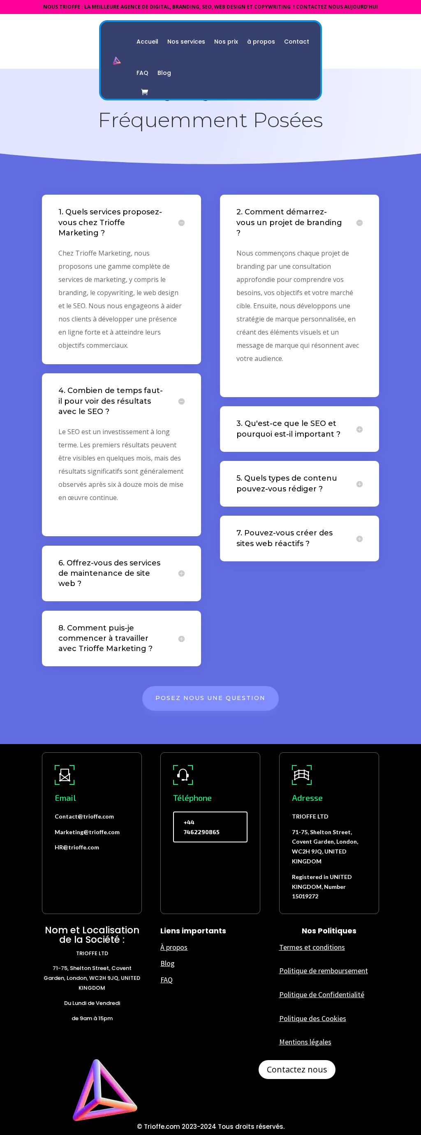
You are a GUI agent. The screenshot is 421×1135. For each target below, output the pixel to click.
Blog (164, 73)
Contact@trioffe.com (84, 816)
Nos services (186, 41)
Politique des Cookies (312, 1018)
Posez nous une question (210, 698)
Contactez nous (297, 1069)
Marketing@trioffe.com (87, 831)
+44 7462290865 (202, 827)
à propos (261, 41)
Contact (296, 41)
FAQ (142, 73)
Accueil (147, 41)
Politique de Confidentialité (321, 994)
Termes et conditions (312, 947)
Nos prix (226, 41)
